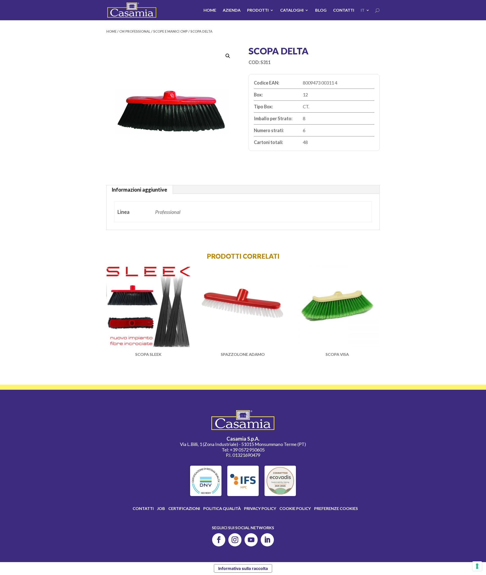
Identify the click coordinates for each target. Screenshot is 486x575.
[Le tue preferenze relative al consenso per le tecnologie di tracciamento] (477, 566)
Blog (321, 10)
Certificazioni (184, 508)
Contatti (343, 10)
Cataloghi (291, 10)
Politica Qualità (222, 508)
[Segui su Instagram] (234, 539)
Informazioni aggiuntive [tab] (139, 190)
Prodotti (258, 10)
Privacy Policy (260, 508)
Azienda (231, 10)
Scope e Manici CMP (170, 31)
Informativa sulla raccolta (243, 568)
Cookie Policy (295, 508)
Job (161, 508)
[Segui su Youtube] (251, 539)
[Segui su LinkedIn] (267, 539)
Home (210, 10)
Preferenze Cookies (336, 508)
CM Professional (134, 31)
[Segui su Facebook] (218, 539)
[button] (227, 55)
